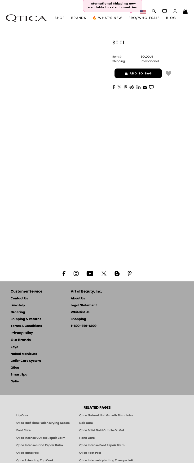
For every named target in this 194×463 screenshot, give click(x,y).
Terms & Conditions (26, 326)
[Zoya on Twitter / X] (104, 273)
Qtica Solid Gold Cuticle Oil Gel (101, 430)
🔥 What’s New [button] (107, 18)
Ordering (18, 312)
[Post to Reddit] (131, 87)
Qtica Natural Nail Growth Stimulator (106, 415)
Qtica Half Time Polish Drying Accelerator (43, 423)
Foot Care (23, 430)
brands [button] (78, 18)
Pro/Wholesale (143, 18)
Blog (171, 18)
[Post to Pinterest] (125, 87)
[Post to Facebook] (113, 87)
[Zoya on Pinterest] (129, 273)
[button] (26, 18)
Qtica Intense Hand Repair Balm (39, 445)
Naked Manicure (24, 354)
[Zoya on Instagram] (76, 273)
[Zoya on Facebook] (64, 273)
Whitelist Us (80, 312)
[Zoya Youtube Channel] (90, 273)
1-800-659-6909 (84, 326)
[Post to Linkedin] (138, 87)
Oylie (15, 381)
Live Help (18, 305)
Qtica (15, 367)
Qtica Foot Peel (90, 452)
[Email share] (145, 87)
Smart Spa (19, 374)
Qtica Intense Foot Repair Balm (102, 445)
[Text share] (151, 87)
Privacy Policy (22, 333)
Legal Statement (84, 305)
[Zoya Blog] (117, 273)
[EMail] (145, 87)
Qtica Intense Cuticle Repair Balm (41, 437)
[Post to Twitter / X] (119, 87)
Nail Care (86, 423)
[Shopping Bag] (185, 11)
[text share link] (151, 87)
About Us (78, 298)
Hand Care (87, 437)
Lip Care (22, 415)
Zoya (14, 347)
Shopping (78, 319)
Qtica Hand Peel (27, 452)
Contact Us (19, 298)
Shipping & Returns (26, 319)
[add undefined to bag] (168, 73)
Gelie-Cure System (26, 360)
